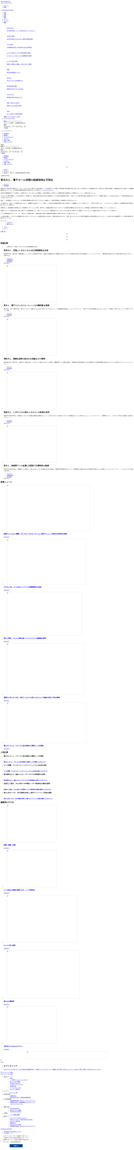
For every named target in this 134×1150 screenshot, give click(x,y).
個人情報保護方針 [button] (16, 1141)
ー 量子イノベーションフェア (19, 1079)
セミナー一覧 (13, 1092)
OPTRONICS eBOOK (15, 1111)
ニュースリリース (48, 190)
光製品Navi (13, 1096)
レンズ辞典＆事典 (15, 1114)
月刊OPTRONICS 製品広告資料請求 (20, 1097)
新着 (5, 12)
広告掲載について (9, 1133)
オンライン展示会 (15, 1089)
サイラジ (6, 21)
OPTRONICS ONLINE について (12, 1131)
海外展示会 (13, 1086)
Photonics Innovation (15, 1083)
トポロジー (10, 222)
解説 (5, 16)
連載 (5, 22)
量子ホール (10, 224)
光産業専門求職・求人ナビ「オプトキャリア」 (23, 1100)
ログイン (6, 5)
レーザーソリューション (17, 1084)
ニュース (6, 171)
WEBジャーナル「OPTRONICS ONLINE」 (22, 1119)
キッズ (5, 19)
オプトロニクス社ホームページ (18, 1118)
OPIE (11, 1078)
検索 (2, 144)
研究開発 (6, 185)
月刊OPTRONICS (14, 1108)
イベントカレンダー (6, 2)
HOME (5, 169)
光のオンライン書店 (15, 1110)
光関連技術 (10, 260)
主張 (5, 14)
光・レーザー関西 (15, 1081)
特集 (5, 17)
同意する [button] (16, 1145)
